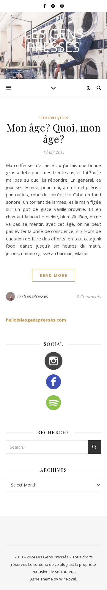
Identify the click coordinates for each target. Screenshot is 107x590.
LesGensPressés (32, 296)
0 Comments (89, 296)
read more (53, 275)
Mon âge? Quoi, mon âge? (53, 133)
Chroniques (53, 118)
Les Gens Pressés (54, 40)
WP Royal (67, 579)
